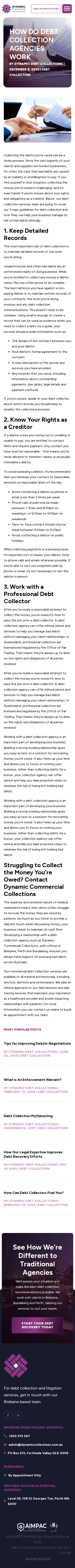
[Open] (67, 8)
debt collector (58, 398)
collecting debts (46, 769)
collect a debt (26, 326)
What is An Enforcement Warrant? (33, 1079)
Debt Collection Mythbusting (28, 1116)
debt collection (55, 246)
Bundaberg (40, 951)
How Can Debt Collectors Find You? (34, 1193)
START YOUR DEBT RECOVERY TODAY (37, 1325)
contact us (42, 1009)
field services (47, 988)
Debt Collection (35, 1055)
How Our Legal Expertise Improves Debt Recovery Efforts (33, 1154)
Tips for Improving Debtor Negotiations (37, 1043)
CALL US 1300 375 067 (46, 8)
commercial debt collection (29, 971)
